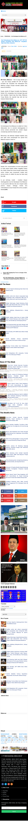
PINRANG (20, 740)
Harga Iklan (5, 790)
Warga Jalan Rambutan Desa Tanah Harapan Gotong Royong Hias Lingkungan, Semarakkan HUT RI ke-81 (17, 433)
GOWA (13, 737)
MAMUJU (3, 739)
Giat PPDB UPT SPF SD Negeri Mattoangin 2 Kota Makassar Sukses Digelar (20, 246)
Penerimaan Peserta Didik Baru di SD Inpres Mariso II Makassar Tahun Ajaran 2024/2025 (19, 235)
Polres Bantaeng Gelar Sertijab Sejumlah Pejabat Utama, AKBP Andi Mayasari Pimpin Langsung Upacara (17, 454)
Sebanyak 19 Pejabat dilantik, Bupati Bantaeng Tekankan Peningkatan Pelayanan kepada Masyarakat (17, 469)
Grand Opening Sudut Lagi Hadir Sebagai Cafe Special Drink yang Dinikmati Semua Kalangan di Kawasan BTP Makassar (17, 326)
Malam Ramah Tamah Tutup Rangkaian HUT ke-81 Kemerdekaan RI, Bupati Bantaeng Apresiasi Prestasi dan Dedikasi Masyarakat (17, 476)
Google (14, 202)
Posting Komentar (5, 282)
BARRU (21, 736)
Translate (11, 608)
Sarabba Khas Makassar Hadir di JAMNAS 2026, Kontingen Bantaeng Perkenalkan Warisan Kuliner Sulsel (18, 396)
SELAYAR (8, 742)
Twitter (14, 210)
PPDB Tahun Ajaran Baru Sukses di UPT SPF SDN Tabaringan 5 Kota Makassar (7, 246)
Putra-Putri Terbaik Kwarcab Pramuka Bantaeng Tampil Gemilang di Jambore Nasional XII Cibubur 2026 (18, 367)
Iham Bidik (5, 266)
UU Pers (4, 794)
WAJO (15, 740)
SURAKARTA (3, 743)
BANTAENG (23, 734)
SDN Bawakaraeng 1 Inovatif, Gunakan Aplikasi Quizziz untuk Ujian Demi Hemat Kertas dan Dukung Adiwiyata (20, 259)
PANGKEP (23, 739)
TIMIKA (24, 742)
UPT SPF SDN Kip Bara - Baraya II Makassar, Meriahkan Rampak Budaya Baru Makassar (14, 278)
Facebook (14, 206)
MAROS (9, 740)
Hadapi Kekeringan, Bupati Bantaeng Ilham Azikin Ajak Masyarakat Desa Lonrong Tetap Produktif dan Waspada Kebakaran (17, 305)
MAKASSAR (5, 734)
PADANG (19, 742)
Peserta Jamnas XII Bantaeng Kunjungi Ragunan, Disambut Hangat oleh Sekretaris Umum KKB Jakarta (18, 376)
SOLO (14, 742)
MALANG (3, 740)
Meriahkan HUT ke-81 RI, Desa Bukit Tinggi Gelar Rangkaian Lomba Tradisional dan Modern (18, 405)
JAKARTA (9, 736)
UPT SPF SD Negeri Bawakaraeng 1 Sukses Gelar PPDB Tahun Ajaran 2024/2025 (7, 259)
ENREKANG (15, 739)
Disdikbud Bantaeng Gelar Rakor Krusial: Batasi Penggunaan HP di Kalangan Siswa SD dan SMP (17, 483)
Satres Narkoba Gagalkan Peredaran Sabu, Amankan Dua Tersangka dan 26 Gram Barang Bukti (17, 426)
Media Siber (17, 818)
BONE (9, 739)
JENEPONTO (4, 737)
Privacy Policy (6, 796)
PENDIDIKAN (7, 36)
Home (2, 36)
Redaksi (4, 792)
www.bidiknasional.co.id (19, 817)
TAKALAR (21, 737)
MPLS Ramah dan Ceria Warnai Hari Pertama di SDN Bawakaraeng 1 (7, 234)
